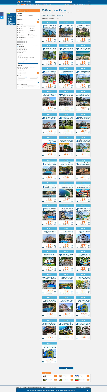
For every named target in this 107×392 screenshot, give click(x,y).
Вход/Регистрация (74, 4)
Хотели (18, 4)
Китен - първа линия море (58, 15)
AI (26, 42)
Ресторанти (44, 4)
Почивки (23, 4)
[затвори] (14, 13)
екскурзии (31, 15)
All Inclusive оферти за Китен (47, 15)
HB (22, 42)
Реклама (81, 4)
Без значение (21, 46)
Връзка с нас (87, 4)
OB (18, 42)
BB (20, 42)
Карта (49, 4)
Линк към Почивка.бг (38, 387)
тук (60, 390)
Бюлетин (67, 4)
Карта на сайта (45, 387)
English (89, 1)
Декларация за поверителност (28, 387)
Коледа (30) (21, 52)
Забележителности (36, 4)
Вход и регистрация (52, 387)
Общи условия (19, 387)
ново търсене (66, 368)
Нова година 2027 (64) (23, 49)
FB (24, 42)
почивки (20, 15)
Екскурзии (29, 4)
